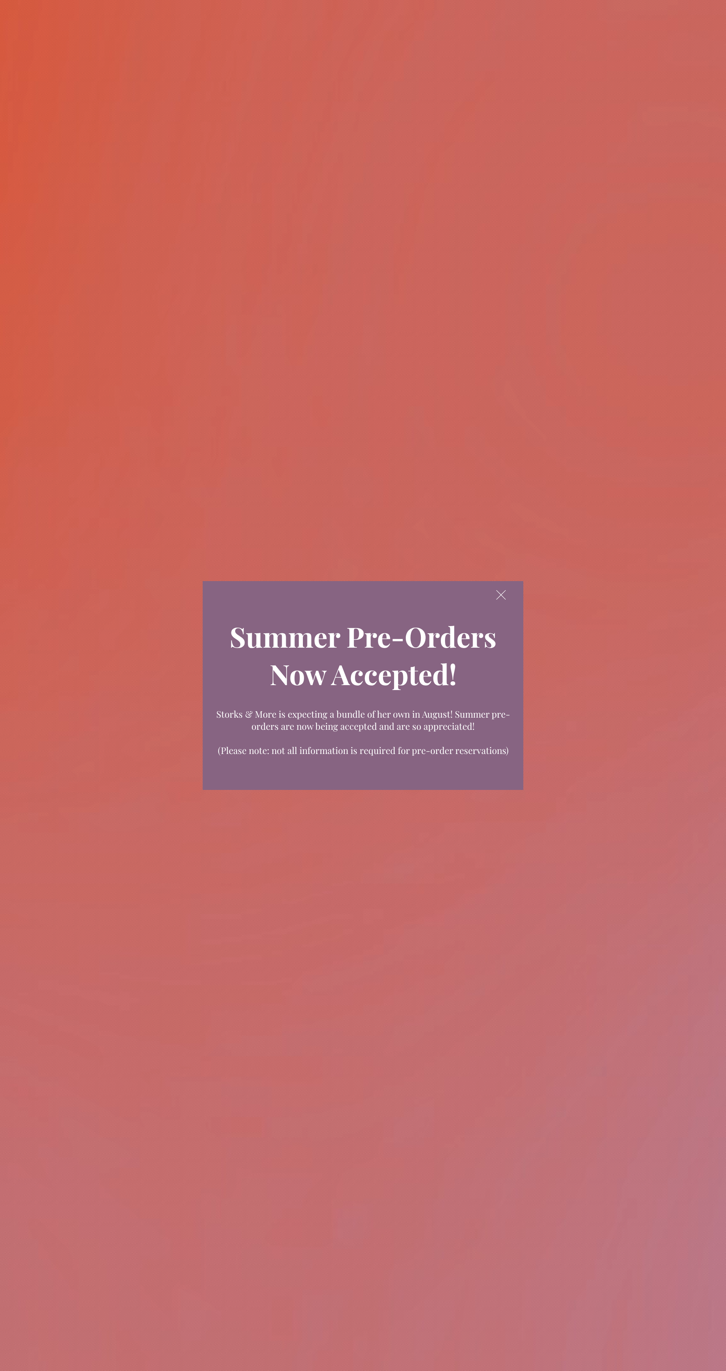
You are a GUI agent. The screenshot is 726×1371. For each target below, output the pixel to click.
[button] (501, 595)
